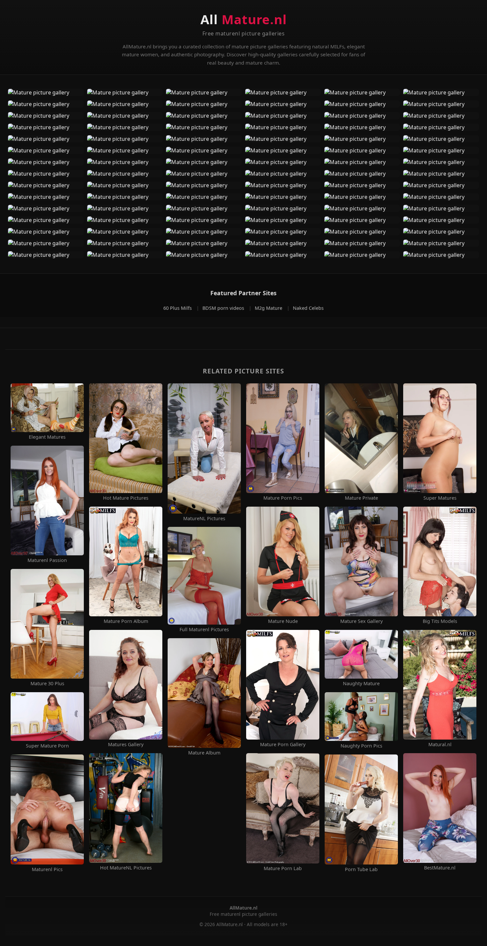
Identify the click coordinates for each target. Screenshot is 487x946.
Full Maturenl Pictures (204, 630)
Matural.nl (440, 745)
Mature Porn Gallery (282, 745)
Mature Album (204, 753)
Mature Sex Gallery (361, 621)
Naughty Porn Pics (361, 746)
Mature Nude (283, 621)
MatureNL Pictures (204, 519)
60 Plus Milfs (178, 308)
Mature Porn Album (126, 621)
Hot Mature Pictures (125, 498)
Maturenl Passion (47, 560)
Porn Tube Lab (361, 869)
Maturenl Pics (47, 869)
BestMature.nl (440, 868)
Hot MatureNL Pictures (126, 868)
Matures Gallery (125, 745)
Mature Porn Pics (282, 498)
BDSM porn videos (223, 308)
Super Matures (440, 498)
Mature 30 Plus (47, 684)
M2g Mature (269, 308)
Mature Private (361, 498)
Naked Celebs (308, 308)
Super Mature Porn (47, 746)
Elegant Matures (47, 437)
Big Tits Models (440, 621)
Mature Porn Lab (283, 868)
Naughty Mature (361, 684)
